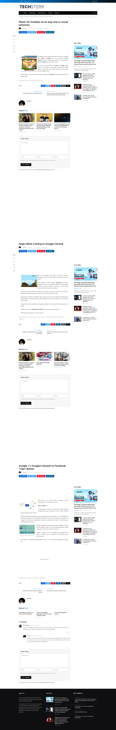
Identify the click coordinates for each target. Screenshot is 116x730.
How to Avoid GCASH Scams (81, 712)
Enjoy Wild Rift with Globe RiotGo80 (43, 363)
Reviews (57, 13)
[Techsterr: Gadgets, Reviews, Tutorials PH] (32, 7)
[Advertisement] (72, 7)
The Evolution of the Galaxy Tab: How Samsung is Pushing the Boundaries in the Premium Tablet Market (85, 701)
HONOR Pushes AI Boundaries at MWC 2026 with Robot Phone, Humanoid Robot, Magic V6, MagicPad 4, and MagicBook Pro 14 (90, 87)
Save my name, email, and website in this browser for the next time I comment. (38, 160)
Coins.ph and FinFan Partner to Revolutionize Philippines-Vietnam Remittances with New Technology (44, 126)
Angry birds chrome (23, 317)
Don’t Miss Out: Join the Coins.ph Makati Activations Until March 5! (90, 97)
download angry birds (51, 317)
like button (35, 578)
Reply (68, 632)
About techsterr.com (28, 1)
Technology (32, 13)
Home (25, 13)
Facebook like (22, 578)
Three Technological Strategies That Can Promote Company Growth (44, 614)
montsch (24, 28)
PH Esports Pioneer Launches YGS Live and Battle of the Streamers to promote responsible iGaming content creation (26, 127)
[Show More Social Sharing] (56, 32)
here (59, 309)
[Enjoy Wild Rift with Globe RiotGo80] (45, 356)
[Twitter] (14, 42)
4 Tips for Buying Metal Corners (60, 613)
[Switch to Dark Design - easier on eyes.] (93, 12)
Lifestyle (50, 13)
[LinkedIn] (14, 45)
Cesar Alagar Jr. (26, 625)
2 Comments (37, 472)
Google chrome (60, 317)
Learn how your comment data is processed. (45, 169)
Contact (20, 1)
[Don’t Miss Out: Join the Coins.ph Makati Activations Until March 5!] (77, 97)
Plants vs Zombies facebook (36, 80)
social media (42, 578)
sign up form (47, 539)
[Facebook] (14, 39)
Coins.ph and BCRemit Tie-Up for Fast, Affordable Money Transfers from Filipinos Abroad (62, 126)
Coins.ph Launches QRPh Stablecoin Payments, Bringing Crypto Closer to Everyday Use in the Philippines (89, 76)
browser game (33, 317)
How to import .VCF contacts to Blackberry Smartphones (84, 707)
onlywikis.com (78, 697)
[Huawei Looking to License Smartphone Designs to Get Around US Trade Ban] (62, 356)
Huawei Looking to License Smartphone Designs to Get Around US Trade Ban (61, 364)
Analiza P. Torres (78, 710)
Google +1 (29, 578)
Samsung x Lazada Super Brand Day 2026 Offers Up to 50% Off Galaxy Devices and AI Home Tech (85, 62)
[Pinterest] (14, 48)
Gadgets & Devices (78, 66)
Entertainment (41, 13)
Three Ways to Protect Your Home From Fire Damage (26, 613)
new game (21, 319)
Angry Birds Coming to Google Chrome (32, 93)
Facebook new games (24, 80)
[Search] (95, 12)
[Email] (14, 52)
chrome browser (41, 317)
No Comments (38, 28)
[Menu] (21, 12)
